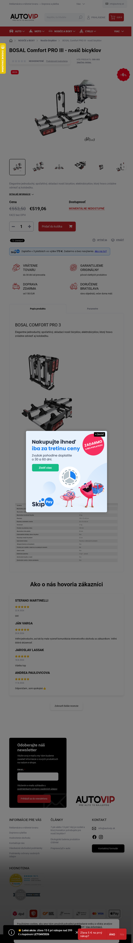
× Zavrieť (99, 434)
